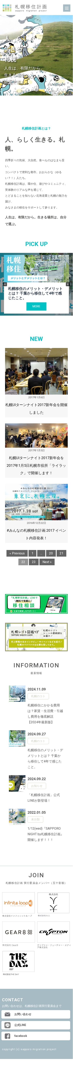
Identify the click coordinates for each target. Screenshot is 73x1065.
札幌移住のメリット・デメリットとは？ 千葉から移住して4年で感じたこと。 (35, 293)
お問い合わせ (22, 1014)
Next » (47, 562)
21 (61, 553)
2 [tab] (36, 89)
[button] (5, 284)
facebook (20, 1035)
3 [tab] (45, 89)
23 (34, 562)
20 (51, 553)
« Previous (17, 553)
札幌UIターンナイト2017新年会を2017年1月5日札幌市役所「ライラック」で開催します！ (36, 465)
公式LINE (20, 1025)
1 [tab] (27, 89)
